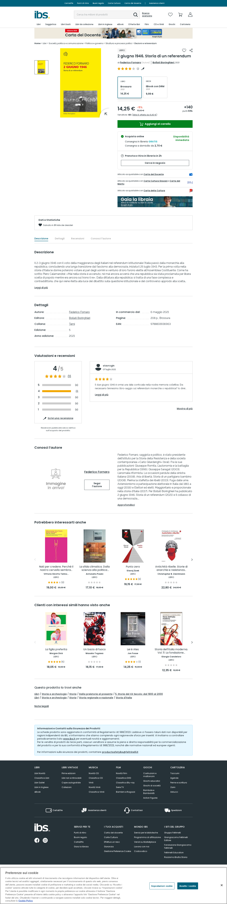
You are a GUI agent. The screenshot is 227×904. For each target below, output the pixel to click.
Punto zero (133, 567)
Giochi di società (152, 785)
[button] (135, 15)
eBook (37, 791)
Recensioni (77, 238)
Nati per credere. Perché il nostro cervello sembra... (56, 568)
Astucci (174, 791)
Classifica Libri (41, 778)
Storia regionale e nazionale (96, 697)
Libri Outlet (39, 782)
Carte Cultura (114, 3)
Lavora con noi (141, 846)
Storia (72, 694)
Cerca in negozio (155, 163)
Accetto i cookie (187, 885)
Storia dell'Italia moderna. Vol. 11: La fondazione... (171, 651)
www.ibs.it (69, 738)
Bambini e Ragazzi (125, 791)
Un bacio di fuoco (94, 649)
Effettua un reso (112, 842)
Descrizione (41, 238)
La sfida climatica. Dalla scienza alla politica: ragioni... (94, 568)
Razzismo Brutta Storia (175, 857)
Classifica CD (96, 778)
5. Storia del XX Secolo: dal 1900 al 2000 (139, 694)
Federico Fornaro (130, 62)
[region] (113, 885)
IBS (129, 114)
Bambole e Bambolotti (149, 792)
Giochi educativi (151, 781)
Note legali (41, 706)
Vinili (91, 782)
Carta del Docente (154, 174)
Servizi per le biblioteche (146, 832)
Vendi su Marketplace (145, 842)
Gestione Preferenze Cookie (117, 851)
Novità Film (121, 773)
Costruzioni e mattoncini (149, 775)
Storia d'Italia (124, 697)
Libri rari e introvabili (71, 778)
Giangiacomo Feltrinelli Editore (176, 839)
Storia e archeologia (54, 694)
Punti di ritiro (83, 3)
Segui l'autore (97, 485)
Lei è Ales (133, 649)
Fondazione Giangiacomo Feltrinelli (177, 846)
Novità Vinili (94, 787)
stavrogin (108, 365)
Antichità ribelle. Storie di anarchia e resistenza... (171, 568)
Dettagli (59, 238)
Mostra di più (185, 408)
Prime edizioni (68, 773)
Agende (174, 778)
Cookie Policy (25, 900)
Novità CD (94, 773)
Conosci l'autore (101, 238)
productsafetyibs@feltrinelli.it (120, 752)
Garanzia (109, 846)
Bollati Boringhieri (163, 62)
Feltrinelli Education (174, 852)
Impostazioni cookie (161, 885)
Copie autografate (71, 782)
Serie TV (120, 787)
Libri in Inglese (41, 787)
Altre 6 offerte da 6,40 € (144, 114)
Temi (72, 324)
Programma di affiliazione (147, 837)
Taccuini (174, 773)
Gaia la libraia (81, 846)
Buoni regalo (98, 3)
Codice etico (140, 851)
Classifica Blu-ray (125, 782)
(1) (69, 376)
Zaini (172, 787)
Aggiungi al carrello (157, 124)
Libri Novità (39, 773)
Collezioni (66, 787)
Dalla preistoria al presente (96, 694)
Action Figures (150, 797)
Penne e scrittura (178, 782)
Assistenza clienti (157, 3)
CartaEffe (68, 3)
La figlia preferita (56, 649)
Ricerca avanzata (147, 14)
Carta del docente (132, 3)
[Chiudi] (221, 885)
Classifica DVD (123, 778)
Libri (36, 694)
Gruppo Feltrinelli (172, 832)
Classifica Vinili (96, 791)
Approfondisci (126, 505)
